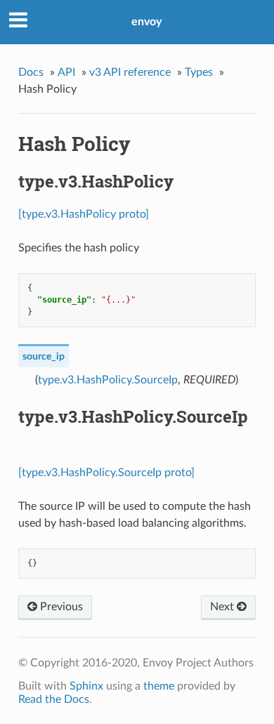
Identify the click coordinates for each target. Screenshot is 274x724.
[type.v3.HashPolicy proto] (83, 214)
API (66, 72)
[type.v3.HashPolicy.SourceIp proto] (106, 472)
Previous (60, 606)
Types (199, 72)
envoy (146, 21)
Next (223, 606)
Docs (31, 72)
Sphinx (86, 686)
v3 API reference (130, 72)
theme (158, 686)
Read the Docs (53, 699)
